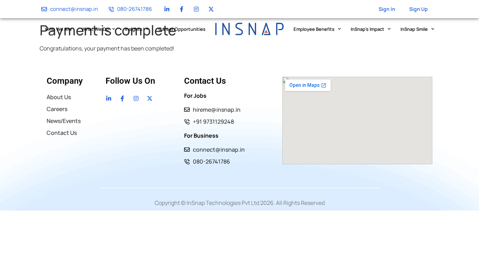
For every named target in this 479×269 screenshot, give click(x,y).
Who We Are (58, 29)
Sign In (387, 9)
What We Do (95, 29)
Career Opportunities (181, 29)
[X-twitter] (211, 9)
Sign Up (418, 9)
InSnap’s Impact (367, 29)
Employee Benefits (314, 29)
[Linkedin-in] (167, 9)
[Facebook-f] (181, 9)
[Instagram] (196, 9)
